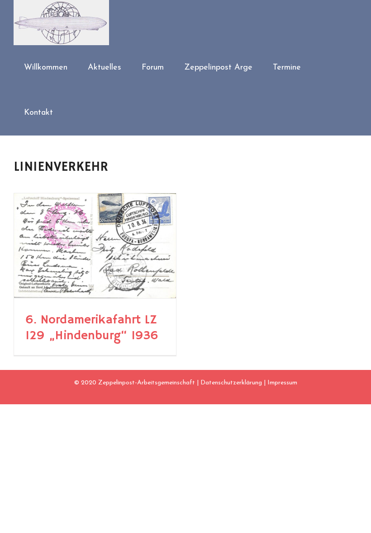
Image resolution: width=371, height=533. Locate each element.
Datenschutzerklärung (231, 382)
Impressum (282, 382)
